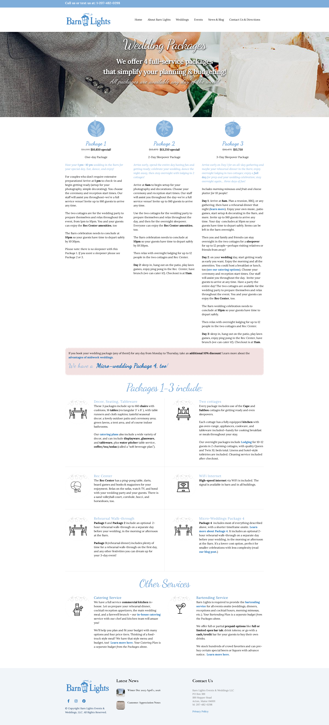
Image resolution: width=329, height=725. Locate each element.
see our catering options (224, 269)
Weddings (182, 19)
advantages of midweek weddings (91, 357)
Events (198, 19)
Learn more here (122, 642)
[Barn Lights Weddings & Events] (88, 26)
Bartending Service (212, 598)
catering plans (109, 434)
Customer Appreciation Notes (143, 702)
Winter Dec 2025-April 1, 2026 (144, 690)
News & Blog (216, 19)
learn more (217, 209)
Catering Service (107, 598)
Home (138, 19)
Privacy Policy (200, 711)
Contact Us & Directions (244, 19)
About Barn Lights (159, 19)
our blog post (207, 551)
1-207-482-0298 (108, 3)
